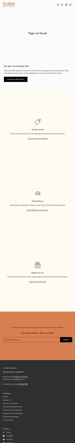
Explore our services (37, 282)
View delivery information (37, 210)
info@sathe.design (20, 377)
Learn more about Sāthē (38, 138)
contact (17, 379)
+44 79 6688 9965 (21, 384)
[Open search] (58, 5)
